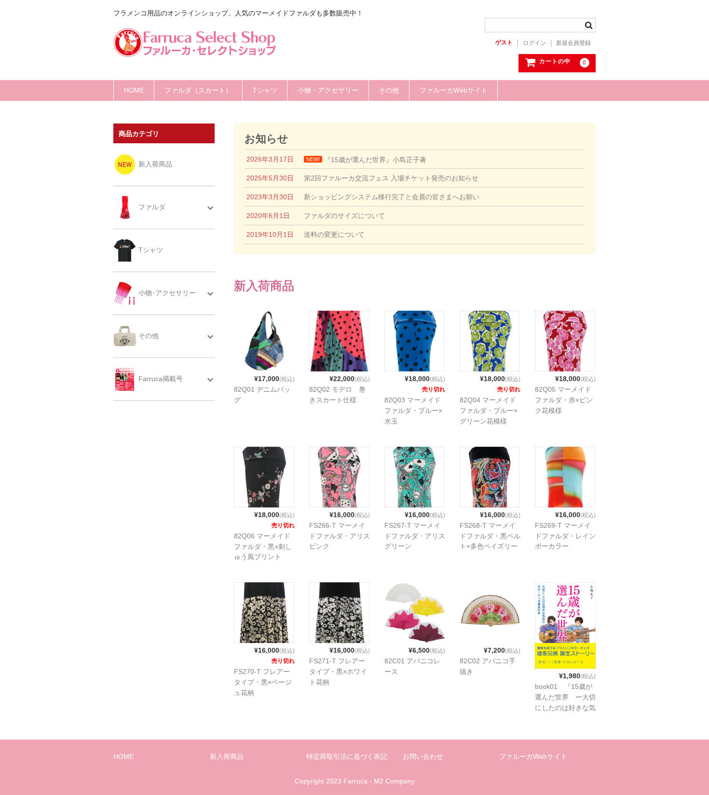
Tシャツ (265, 90)
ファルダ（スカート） (198, 90)
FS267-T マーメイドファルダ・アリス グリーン (418, 535)
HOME (134, 90)
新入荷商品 (227, 756)
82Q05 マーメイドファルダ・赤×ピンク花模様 (564, 399)
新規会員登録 (573, 43)
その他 (389, 90)
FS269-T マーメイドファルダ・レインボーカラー (565, 535)
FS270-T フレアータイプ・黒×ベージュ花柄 (263, 682)
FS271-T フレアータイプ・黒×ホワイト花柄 (338, 671)
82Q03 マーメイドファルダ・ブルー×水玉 (413, 410)
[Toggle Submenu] (210, 207)
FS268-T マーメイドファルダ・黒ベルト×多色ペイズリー (490, 535)
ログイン (534, 43)
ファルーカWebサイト (454, 90)
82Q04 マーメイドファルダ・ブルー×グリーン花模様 (489, 410)
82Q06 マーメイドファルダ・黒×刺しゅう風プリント (263, 546)
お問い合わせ (423, 756)
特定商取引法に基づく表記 (346, 756)
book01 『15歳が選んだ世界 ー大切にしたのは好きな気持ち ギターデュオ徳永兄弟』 (565, 707)
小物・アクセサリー (328, 90)
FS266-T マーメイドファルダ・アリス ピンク (343, 535)
